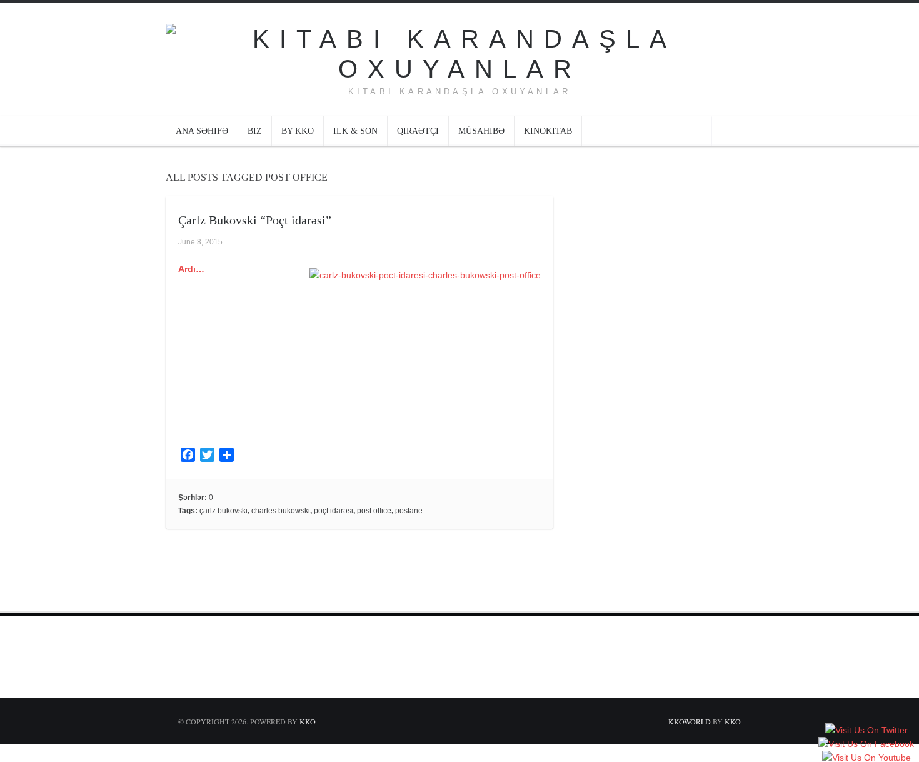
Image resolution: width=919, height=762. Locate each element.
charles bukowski (280, 510)
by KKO (297, 131)
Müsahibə (481, 131)
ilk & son (355, 131)
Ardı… (191, 269)
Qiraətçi (418, 131)
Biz (255, 131)
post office (374, 510)
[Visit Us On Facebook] (866, 744)
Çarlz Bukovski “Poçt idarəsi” (254, 220)
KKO (307, 721)
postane (409, 510)
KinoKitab (548, 131)
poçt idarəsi (333, 510)
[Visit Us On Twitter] (866, 731)
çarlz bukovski (223, 510)
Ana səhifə (202, 131)
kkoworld (690, 721)
